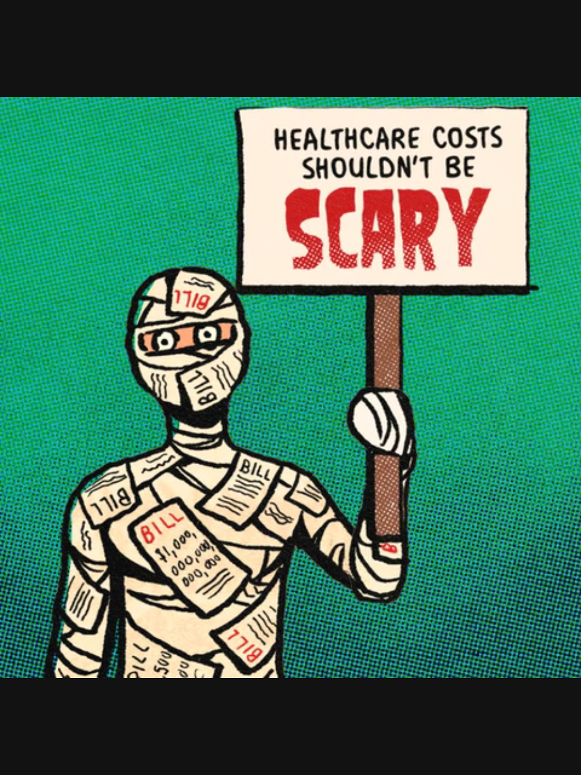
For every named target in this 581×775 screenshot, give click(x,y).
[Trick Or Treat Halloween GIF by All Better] (290, 387)
